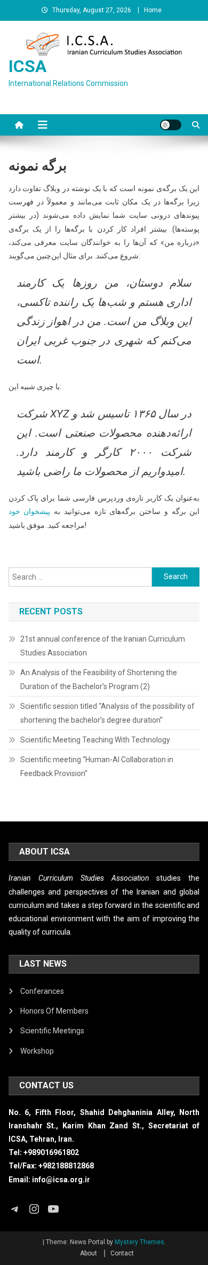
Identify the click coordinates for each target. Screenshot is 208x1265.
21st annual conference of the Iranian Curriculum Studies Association (102, 646)
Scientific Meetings (52, 1030)
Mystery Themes (139, 1242)
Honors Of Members (54, 1011)
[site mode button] (170, 125)
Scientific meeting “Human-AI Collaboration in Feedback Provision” (96, 766)
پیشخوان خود (30, 511)
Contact (122, 1253)
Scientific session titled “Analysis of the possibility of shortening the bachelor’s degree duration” (107, 713)
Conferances (42, 991)
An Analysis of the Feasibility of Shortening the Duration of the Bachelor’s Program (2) (98, 679)
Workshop (37, 1051)
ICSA (27, 66)
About (88, 1253)
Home (153, 10)
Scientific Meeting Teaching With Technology (95, 740)
